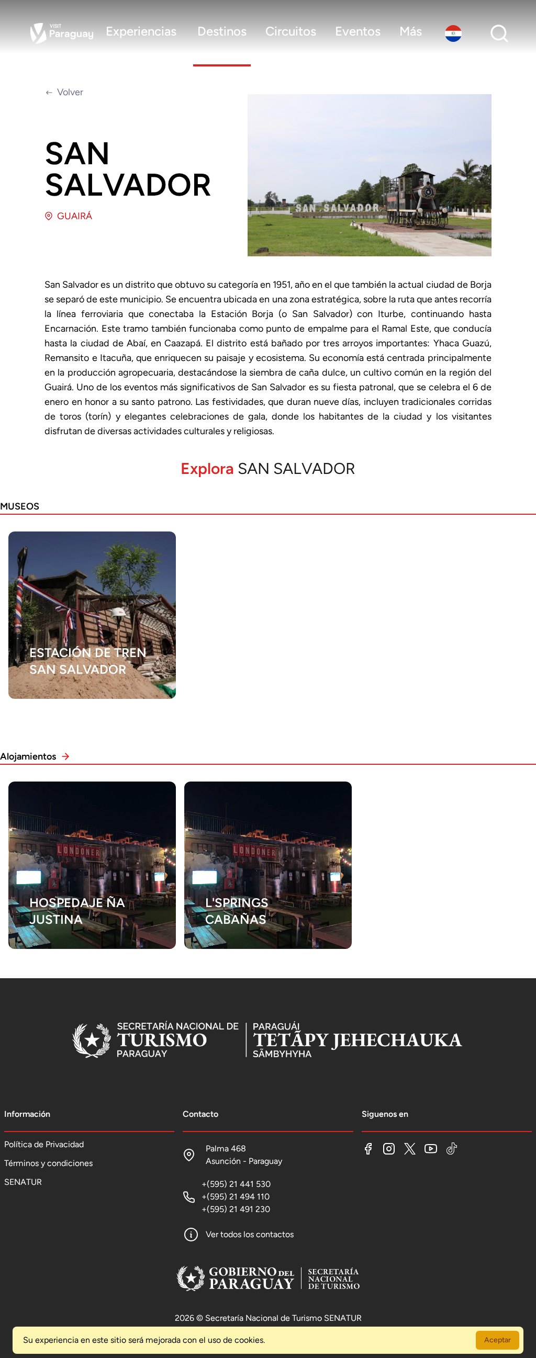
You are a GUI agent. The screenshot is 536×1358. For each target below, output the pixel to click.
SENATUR (23, 1182)
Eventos (358, 31)
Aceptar (497, 1340)
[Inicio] (268, 1041)
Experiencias (141, 31)
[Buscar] (499, 33)
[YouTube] (431, 1148)
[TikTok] (451, 1148)
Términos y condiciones (48, 1163)
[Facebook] (368, 1148)
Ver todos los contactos (250, 1234)
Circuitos (290, 31)
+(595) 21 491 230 (236, 1209)
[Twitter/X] (410, 1148)
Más (410, 31)
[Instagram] (389, 1148)
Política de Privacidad (44, 1144)
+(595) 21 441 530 (236, 1184)
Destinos (222, 31)
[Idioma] (455, 33)
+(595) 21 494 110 (236, 1197)
